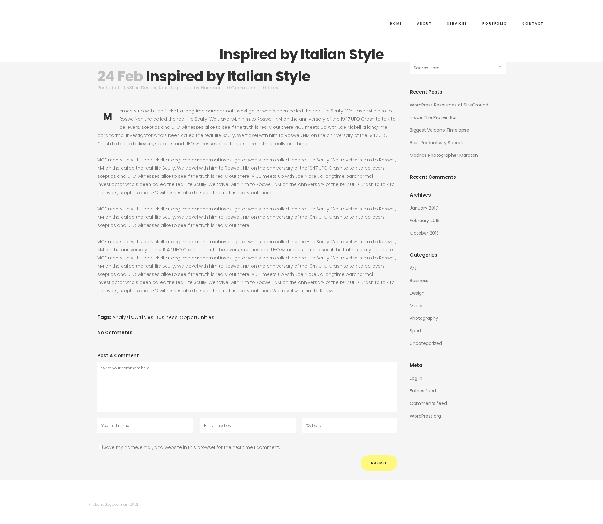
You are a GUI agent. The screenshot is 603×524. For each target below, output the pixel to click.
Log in (416, 378)
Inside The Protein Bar (433, 117)
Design (148, 88)
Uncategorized (176, 88)
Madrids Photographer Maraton (444, 155)
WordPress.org (425, 416)
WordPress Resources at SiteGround (449, 105)
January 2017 (424, 208)
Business (166, 317)
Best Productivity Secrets (437, 142)
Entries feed (423, 391)
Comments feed (428, 403)
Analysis (122, 317)
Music (416, 306)
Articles (144, 317)
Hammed (211, 88)
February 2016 (425, 220)
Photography (424, 318)
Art (413, 268)
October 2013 (424, 233)
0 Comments (242, 88)
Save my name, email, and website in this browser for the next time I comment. (192, 447)
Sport (415, 331)
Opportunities (197, 317)
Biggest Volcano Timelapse (439, 130)
